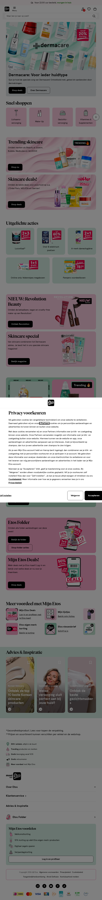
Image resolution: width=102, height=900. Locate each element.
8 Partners (44, 423)
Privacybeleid (15, 483)
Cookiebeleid (14, 479)
